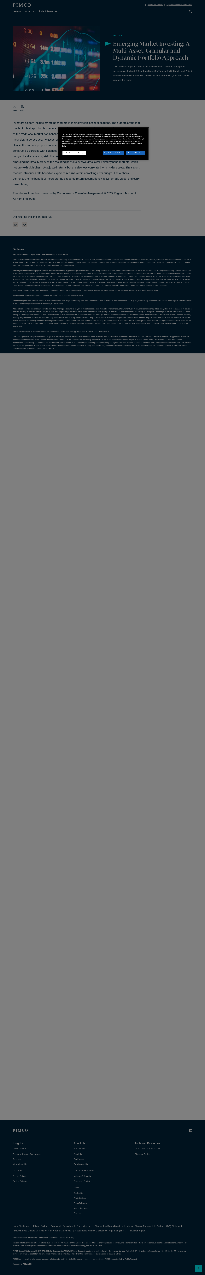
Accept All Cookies (135, 153)
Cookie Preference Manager (74, 153)
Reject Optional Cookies (113, 153)
